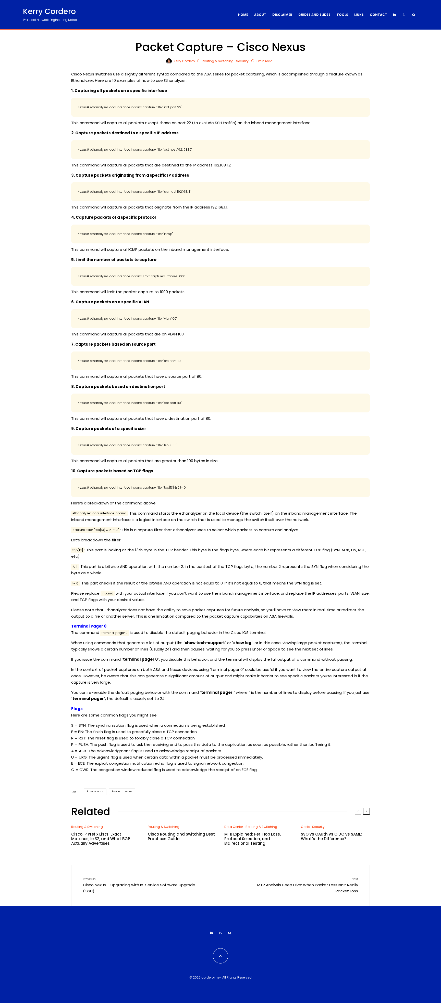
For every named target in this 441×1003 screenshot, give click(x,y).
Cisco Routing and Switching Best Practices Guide (181, 836)
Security (242, 61)
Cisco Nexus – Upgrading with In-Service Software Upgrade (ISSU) (139, 885)
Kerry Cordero (49, 11)
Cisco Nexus (96, 791)
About (260, 14)
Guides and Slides (314, 14)
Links (359, 14)
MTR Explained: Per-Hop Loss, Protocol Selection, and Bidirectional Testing (252, 839)
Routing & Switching (218, 61)
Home (243, 14)
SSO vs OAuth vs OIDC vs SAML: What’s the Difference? (331, 836)
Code (305, 827)
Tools (342, 14)
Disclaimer (282, 14)
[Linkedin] (394, 15)
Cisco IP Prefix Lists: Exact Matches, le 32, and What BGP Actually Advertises (100, 839)
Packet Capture (123, 791)
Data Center (233, 827)
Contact (378, 14)
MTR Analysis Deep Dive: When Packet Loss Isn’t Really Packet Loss (307, 885)
